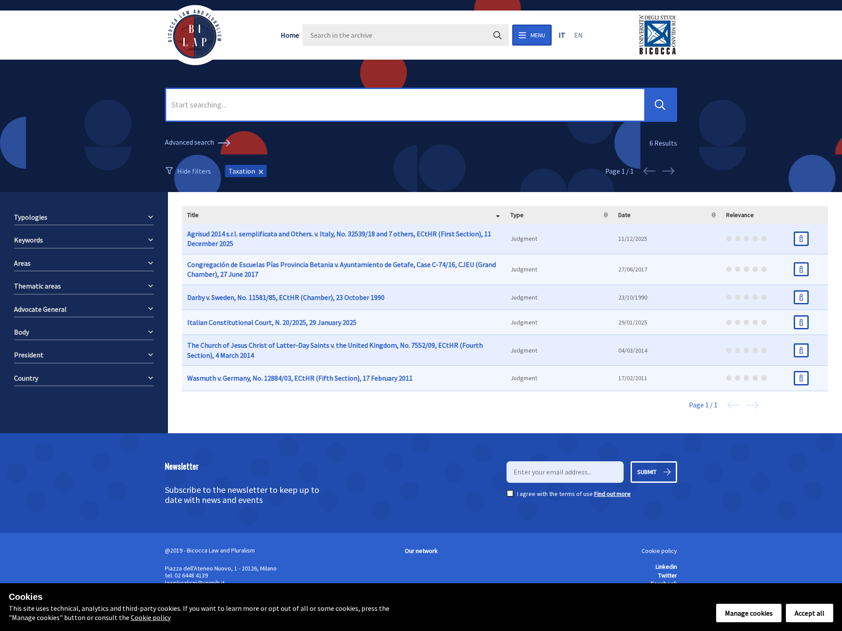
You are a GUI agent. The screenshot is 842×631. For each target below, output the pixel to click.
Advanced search (190, 142)
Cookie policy (659, 551)
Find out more (612, 494)
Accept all (809, 613)
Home (290, 35)
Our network (421, 551)
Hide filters (194, 171)
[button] (660, 105)
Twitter (667, 575)
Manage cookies (749, 613)
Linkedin (666, 566)
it (562, 35)
